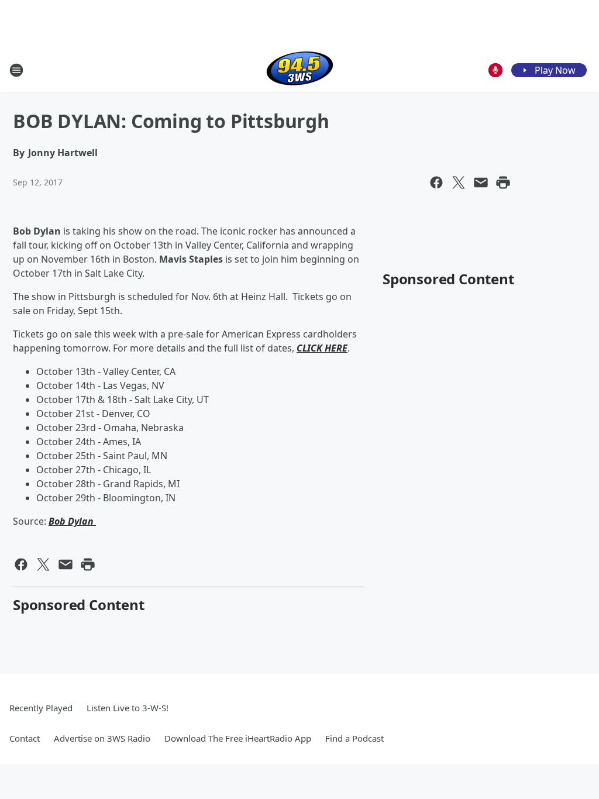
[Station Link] (300, 70)
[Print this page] (503, 182)
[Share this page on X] (458, 182)
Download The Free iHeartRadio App (237, 738)
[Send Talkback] (495, 70)
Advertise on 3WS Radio (102, 738)
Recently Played (41, 708)
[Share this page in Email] (481, 182)
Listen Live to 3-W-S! (127, 708)
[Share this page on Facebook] (436, 182)
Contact (24, 738)
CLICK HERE (322, 348)
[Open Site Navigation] (16, 70)
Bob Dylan (72, 521)
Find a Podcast (354, 738)
